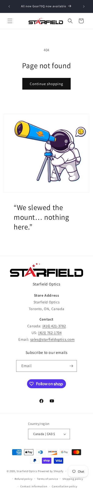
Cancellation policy (64, 486)
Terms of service (47, 479)
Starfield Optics (27, 471)
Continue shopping (46, 83)
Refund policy (23, 479)
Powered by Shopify (50, 471)
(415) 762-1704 (50, 332)
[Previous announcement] (9, 6)
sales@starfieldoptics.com (52, 339)
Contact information (33, 486)
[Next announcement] (83, 6)
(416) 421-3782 (54, 326)
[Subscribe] (71, 366)
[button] (9, 20)
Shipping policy (72, 479)
